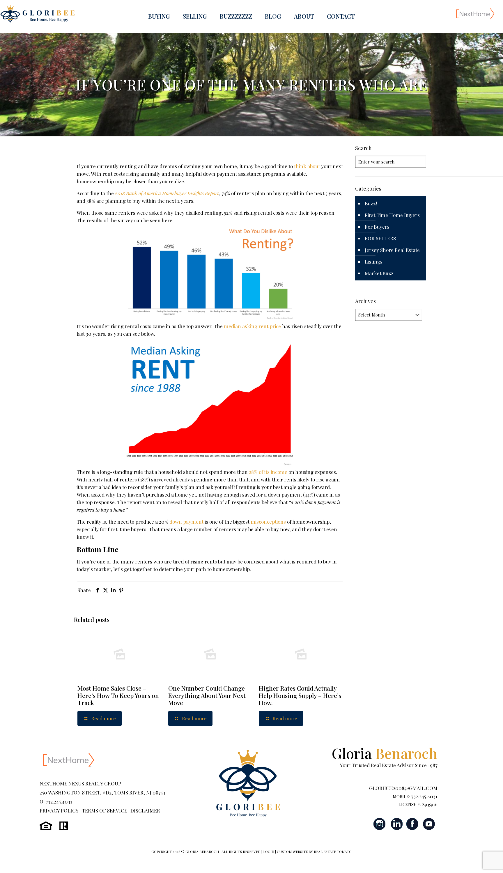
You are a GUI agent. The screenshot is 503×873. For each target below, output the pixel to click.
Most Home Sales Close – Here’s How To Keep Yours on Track (118, 695)
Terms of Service (104, 810)
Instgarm (379, 824)
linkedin (396, 824)
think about (307, 166)
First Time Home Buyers (392, 215)
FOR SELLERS (380, 238)
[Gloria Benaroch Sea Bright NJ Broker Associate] (37, 13)
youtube (428, 824)
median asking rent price (252, 326)
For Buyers (377, 226)
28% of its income (268, 472)
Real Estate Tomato (333, 851)
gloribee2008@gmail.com (403, 788)
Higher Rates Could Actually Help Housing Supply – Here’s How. (300, 695)
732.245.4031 (424, 796)
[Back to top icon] (475, 861)
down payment (186, 521)
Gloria (385, 753)
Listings (373, 261)
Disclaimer (145, 810)
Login (269, 851)
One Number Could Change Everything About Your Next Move (207, 695)
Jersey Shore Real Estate (392, 250)
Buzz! (371, 203)
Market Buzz (379, 273)
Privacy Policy (59, 810)
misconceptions (268, 521)
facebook (412, 824)
